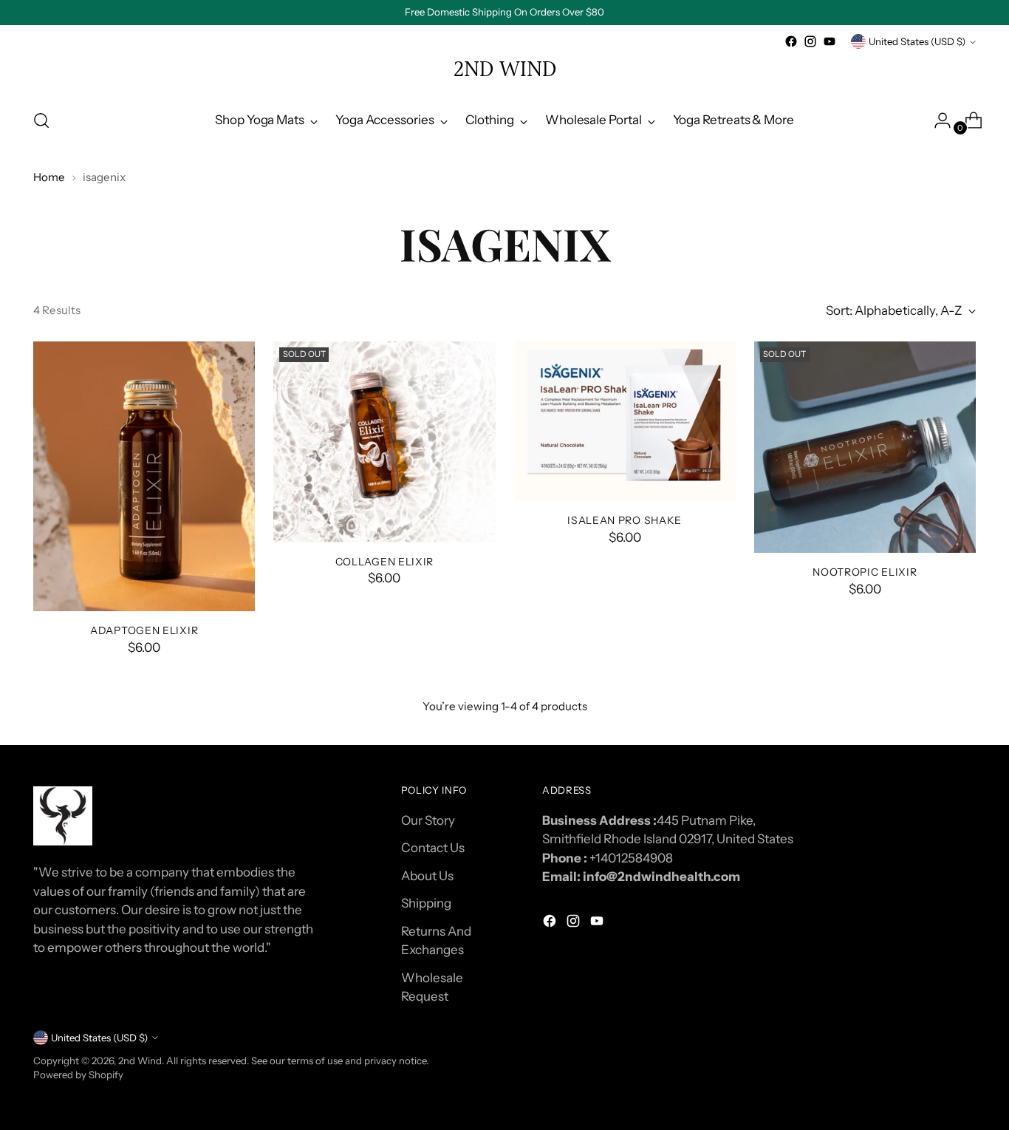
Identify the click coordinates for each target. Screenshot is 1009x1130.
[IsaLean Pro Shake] (625, 421)
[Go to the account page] (936, 120)
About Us (427, 875)
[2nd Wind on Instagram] (810, 41)
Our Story (428, 820)
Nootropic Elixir (865, 571)
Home (49, 177)
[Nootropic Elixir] (865, 447)
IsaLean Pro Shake (624, 520)
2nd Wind (140, 1060)
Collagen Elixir (384, 561)
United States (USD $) (917, 41)
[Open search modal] (41, 120)
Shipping (426, 903)
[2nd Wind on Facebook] (791, 41)
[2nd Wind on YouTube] (829, 41)
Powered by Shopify (78, 1074)
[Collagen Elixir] (384, 441)
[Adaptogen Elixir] (144, 476)
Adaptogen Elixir (144, 630)
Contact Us (433, 847)
